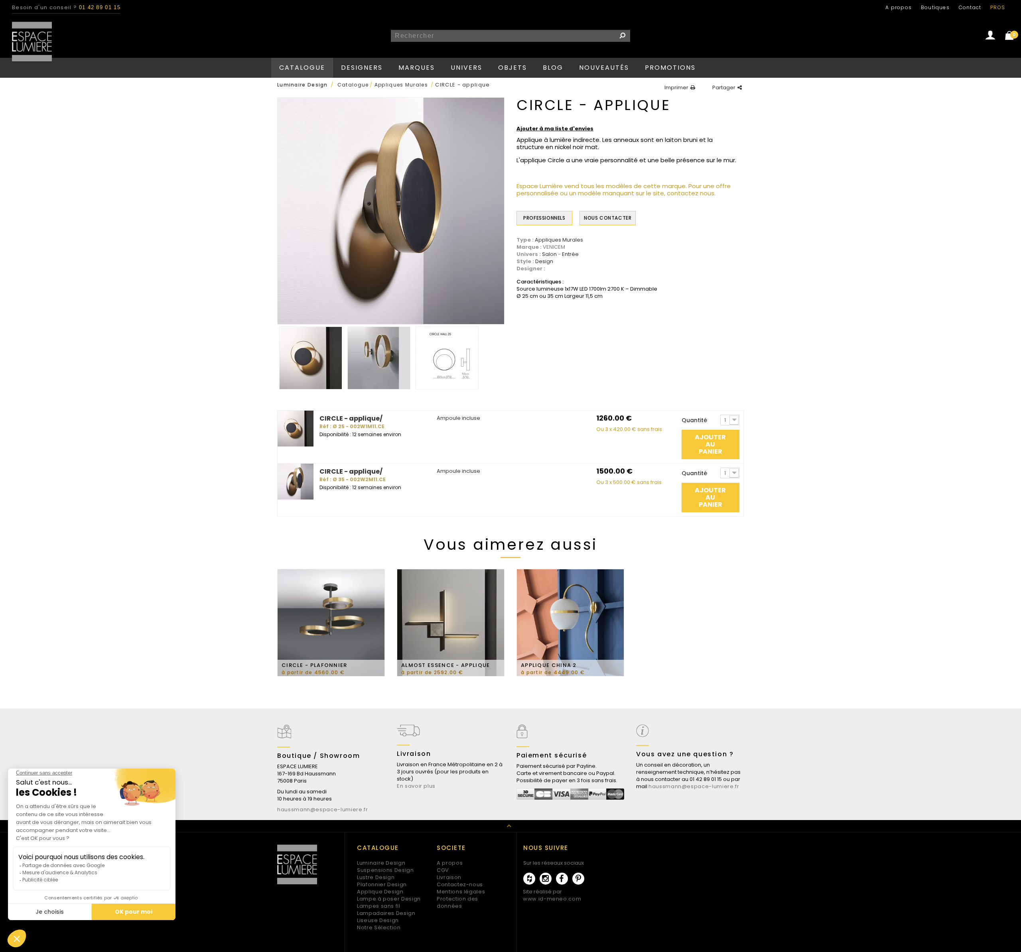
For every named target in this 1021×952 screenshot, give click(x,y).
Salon (549, 254)
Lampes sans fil (378, 906)
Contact (970, 7)
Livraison (449, 877)
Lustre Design (375, 877)
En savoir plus (416, 786)
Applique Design (380, 891)
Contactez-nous (460, 884)
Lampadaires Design (386, 913)
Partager (723, 87)
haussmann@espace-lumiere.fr (322, 809)
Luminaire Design (381, 863)
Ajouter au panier (710, 444)
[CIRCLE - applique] (311, 358)
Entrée (570, 254)
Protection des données (457, 902)
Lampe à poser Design (389, 899)
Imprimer (676, 87)
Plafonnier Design (382, 884)
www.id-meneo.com (552, 899)
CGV (443, 870)
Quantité (694, 420)
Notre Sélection (379, 927)
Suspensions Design (385, 870)
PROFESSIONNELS (544, 217)
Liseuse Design (378, 920)
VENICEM (554, 247)
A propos (898, 7)
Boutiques (935, 7)
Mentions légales (461, 891)
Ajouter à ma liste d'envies (554, 128)
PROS (997, 7)
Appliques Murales (559, 240)
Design (544, 261)
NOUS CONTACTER (607, 217)
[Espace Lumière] (32, 42)
